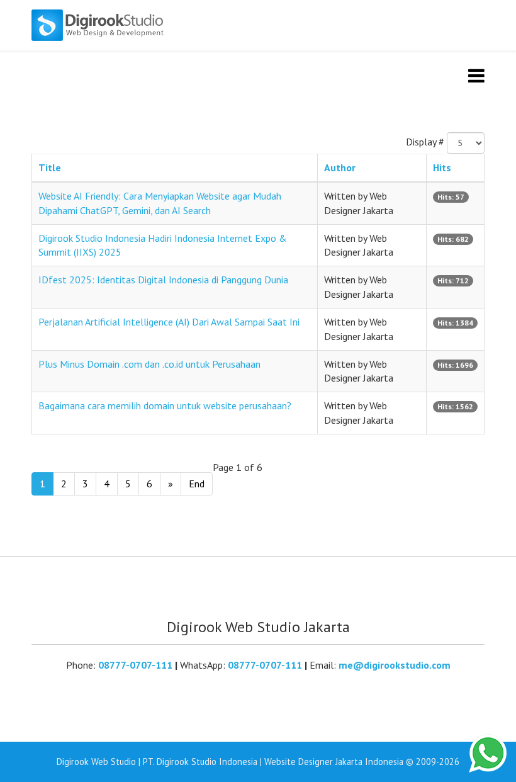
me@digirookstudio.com (395, 665)
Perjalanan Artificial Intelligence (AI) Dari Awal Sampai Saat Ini (169, 321)
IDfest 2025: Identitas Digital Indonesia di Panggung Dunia (163, 279)
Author (340, 167)
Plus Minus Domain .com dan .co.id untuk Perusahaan (149, 364)
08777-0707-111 (135, 665)
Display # (425, 141)
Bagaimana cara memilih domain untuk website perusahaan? (164, 405)
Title (49, 167)
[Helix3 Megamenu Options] (476, 75)
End (197, 483)
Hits (442, 167)
